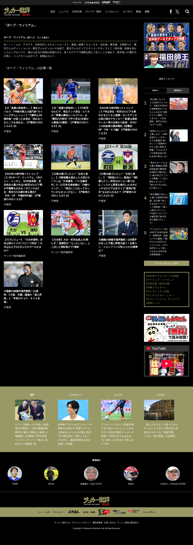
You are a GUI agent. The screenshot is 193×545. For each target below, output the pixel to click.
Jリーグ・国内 (93, 11)
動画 (138, 11)
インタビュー (112, 11)
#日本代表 (151, 283)
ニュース (64, 11)
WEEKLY (178, 90)
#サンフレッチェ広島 (157, 291)
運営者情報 (97, 522)
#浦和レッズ (153, 303)
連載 (147, 11)
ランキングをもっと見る (166, 263)
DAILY (155, 90)
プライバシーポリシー (81, 522)
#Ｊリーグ (173, 299)
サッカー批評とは (62, 522)
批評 (53, 11)
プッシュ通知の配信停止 (128, 522)
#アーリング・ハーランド (160, 279)
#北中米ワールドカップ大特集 (162, 276)
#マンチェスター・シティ (160, 295)
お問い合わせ (110, 522)
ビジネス (128, 11)
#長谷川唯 (164, 283)
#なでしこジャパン (156, 299)
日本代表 (77, 11)
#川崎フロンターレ (156, 287)
